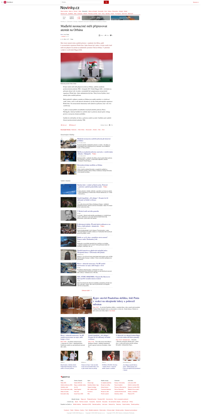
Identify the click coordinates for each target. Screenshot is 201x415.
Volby (79, 11)
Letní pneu (104, 404)
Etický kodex (103, 410)
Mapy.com (83, 399)
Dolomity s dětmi (118, 393)
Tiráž (86, 410)
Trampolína (92, 401)
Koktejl (125, 11)
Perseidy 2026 (101, 399)
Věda (75, 13)
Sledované (130, 13)
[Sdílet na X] (112, 125)
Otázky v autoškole (132, 391)
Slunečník (98, 401)
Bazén (76, 401)
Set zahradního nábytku (115, 401)
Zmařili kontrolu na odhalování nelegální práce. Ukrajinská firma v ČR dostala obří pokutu (92, 251)
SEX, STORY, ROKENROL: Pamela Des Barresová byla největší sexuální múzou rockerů (93, 278)
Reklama (77, 410)
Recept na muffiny (105, 385)
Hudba (78, 280)
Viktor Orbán (81, 129)
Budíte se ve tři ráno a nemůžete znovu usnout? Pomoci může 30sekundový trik (92, 238)
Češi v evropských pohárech (121, 399)
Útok (99, 129)
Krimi (105, 11)
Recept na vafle (105, 391)
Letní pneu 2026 (132, 382)
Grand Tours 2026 (78, 393)
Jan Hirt (76, 387)
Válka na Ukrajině (92, 11)
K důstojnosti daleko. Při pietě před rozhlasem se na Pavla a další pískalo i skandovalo (93, 225)
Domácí (75, 11)
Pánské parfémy (135, 404)
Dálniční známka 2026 (133, 385)
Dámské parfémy (96, 404)
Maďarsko (73, 129)
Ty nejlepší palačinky (106, 382)
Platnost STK (131, 393)
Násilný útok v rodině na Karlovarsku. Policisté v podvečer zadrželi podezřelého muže (92, 186)
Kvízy (103, 13)
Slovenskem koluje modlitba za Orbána (89, 165)
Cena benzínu (109, 399)
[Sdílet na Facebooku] (109, 125)
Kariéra (82, 410)
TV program (118, 13)
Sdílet (107, 35)
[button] (87, 67)
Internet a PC (64, 13)
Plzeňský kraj (80, 254)
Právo (62, 34)
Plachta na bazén (83, 401)
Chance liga (90, 382)
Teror (103, 129)
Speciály (108, 13)
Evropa (78, 202)
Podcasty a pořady (92, 13)
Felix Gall (76, 391)
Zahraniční (84, 11)
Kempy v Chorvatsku (119, 382)
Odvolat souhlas (120, 410)
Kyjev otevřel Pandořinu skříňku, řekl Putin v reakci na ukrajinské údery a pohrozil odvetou (116, 301)
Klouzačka (104, 401)
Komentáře (100, 11)
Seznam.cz (196, 2)
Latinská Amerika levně (120, 391)
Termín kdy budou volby (66, 389)
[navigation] (2, 2)
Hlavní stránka (64, 11)
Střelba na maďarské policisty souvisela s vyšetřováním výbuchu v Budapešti (95, 153)
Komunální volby (65, 393)
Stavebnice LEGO (86, 404)
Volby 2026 (63, 382)
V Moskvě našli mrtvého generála (88, 211)
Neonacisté (88, 129)
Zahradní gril (125, 401)
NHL (89, 393)
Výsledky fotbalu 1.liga (93, 385)
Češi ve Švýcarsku (119, 389)
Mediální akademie (93, 410)
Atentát (95, 129)
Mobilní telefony (77, 404)
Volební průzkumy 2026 (66, 385)
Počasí (112, 13)
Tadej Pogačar (77, 389)
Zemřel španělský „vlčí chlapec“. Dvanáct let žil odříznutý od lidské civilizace (92, 199)
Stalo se (71, 11)
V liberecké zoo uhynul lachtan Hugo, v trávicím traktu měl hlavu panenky (128, 336)
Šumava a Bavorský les (120, 387)
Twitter (71, 410)
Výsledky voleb (64, 387)
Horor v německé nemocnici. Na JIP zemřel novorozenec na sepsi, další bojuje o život (91, 264)
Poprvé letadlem (118, 385)
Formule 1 (90, 391)
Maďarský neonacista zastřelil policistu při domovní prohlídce (93, 140)
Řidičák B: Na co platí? (133, 389)
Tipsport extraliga (92, 387)
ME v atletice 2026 (92, 389)
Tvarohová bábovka (106, 389)
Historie (85, 13)
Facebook (66, 410)
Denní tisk (124, 13)
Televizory (118, 404)
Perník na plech (105, 393)
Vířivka (131, 401)
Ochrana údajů (110, 410)
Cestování (79, 13)
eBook (101, 35)
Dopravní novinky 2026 (133, 387)
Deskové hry (112, 404)
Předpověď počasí (91, 399)
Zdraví (78, 241)
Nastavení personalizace (131, 410)
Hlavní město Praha (81, 228)
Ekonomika (115, 11)
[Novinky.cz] (70, 8)
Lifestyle (121, 11)
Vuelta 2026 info (78, 382)
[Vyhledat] (106, 2)
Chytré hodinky (126, 404)
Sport (99, 13)
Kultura (109, 11)
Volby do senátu (65, 391)
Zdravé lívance (104, 387)
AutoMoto (70, 13)
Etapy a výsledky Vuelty (80, 385)
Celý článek (112, 310)
